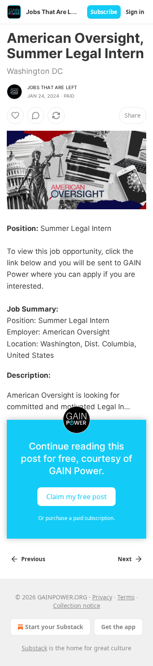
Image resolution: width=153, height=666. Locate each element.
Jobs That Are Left (52, 87)
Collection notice (76, 605)
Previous (33, 559)
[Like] (15, 115)
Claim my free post (76, 496)
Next (125, 559)
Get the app (118, 627)
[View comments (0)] (35, 115)
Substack (34, 648)
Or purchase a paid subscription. (76, 518)
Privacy (102, 597)
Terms (126, 597)
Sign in (135, 12)
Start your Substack (54, 627)
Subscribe (104, 12)
